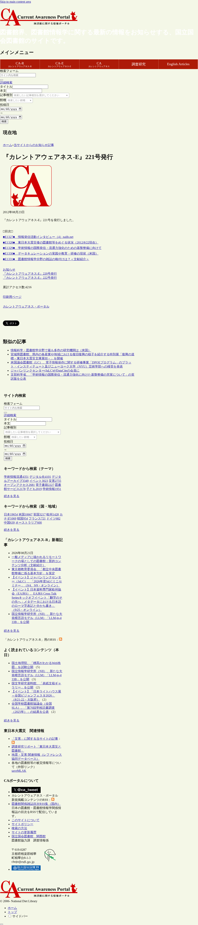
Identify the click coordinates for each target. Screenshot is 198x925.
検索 (4, 121)
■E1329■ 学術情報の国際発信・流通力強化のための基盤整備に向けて (52, 248)
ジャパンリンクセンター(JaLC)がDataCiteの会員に (45, 370)
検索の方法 (19, 828)
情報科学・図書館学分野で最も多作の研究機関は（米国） (51, 350)
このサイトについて (25, 820)
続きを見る (11, 496)
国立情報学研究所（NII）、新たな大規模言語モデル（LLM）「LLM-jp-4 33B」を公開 (37, 618)
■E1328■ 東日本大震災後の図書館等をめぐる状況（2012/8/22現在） (50, 242)
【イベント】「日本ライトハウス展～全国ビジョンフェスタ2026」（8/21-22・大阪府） (36, 695)
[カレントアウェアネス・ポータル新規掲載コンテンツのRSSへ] (52, 799)
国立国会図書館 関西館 (29, 836)
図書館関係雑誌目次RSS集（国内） (36, 803)
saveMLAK (19, 770)
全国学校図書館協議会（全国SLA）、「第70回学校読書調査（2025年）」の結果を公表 (33, 707)
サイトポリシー (22, 824)
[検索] (1, 79)
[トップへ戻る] (1, 924)
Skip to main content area (15, 1)
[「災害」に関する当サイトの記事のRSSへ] (13, 743)
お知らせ (9, 269)
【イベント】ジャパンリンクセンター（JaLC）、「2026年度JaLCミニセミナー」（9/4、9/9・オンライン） (37, 581)
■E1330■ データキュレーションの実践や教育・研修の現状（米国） (50, 253)
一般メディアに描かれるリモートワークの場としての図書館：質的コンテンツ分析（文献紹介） (36, 561)
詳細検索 (6, 82)
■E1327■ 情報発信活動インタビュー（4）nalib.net (38, 237)
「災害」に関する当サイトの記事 (35, 738)
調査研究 (139, 64)
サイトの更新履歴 (24, 832)
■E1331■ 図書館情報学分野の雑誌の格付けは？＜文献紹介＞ (46, 259)
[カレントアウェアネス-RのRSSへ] (60, 639)
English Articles (178, 64)
